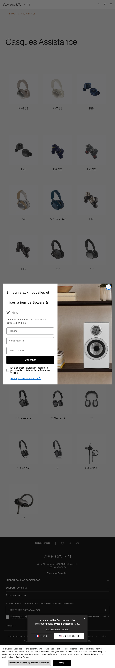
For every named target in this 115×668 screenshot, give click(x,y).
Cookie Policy (22, 657)
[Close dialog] (108, 287)
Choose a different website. (57, 629)
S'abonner (30, 360)
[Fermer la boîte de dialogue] (84, 618)
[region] (57, 656)
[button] (69, 636)
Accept (62, 663)
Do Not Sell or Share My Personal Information (29, 663)
